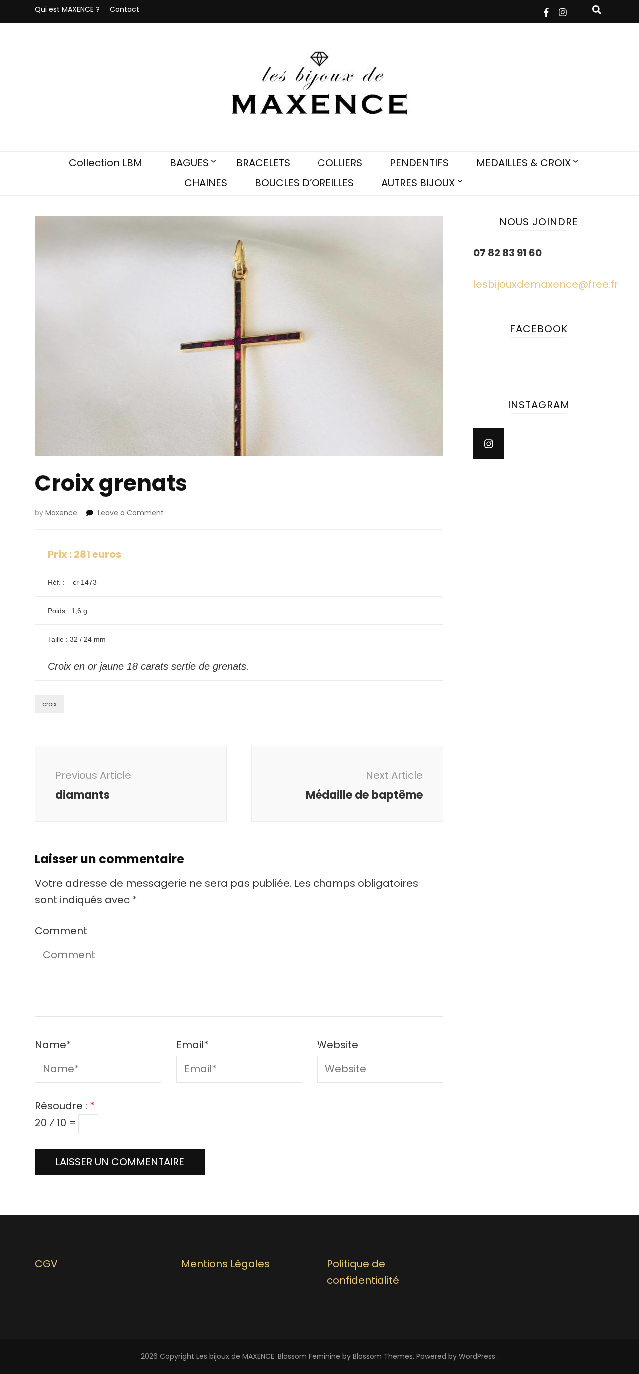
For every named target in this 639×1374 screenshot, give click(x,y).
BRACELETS (263, 163)
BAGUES (189, 163)
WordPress (477, 1356)
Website (337, 1045)
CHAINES (205, 183)
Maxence (61, 513)
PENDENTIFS (419, 163)
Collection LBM (105, 163)
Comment (61, 931)
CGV (46, 1264)
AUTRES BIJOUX (418, 183)
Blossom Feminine (309, 1356)
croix (49, 704)
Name (53, 1045)
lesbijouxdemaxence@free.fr (545, 284)
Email (192, 1045)
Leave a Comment (131, 513)
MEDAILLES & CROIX (523, 163)
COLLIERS (340, 163)
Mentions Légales (225, 1264)
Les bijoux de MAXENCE (235, 1356)
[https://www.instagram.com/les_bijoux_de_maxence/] (488, 443)
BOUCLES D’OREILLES (304, 183)
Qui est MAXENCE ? (67, 9)
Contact (124, 9)
